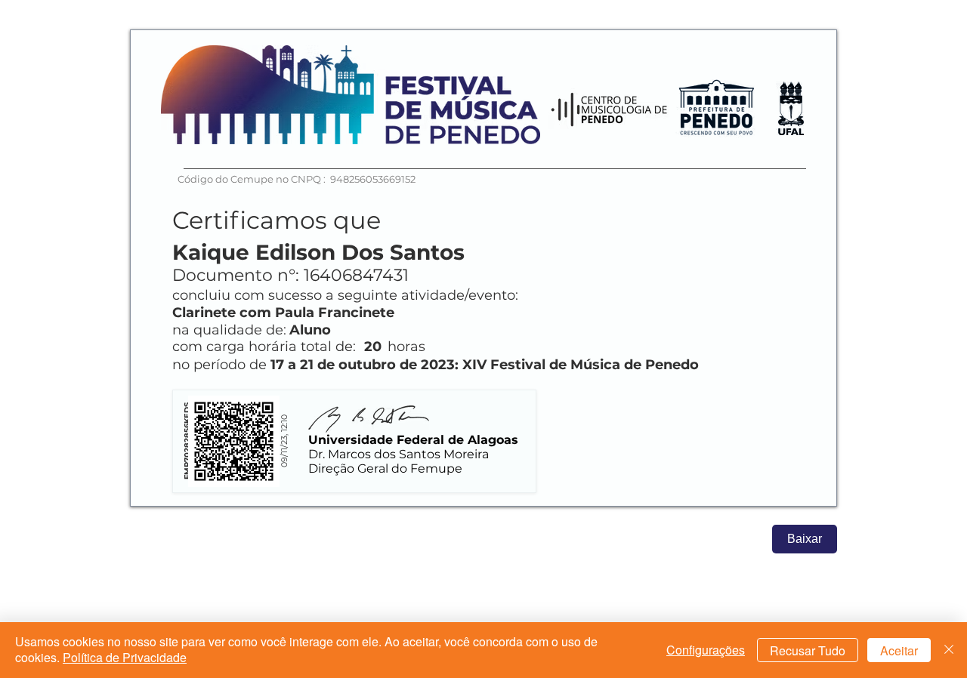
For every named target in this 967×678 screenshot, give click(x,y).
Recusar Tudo (807, 650)
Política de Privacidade (125, 657)
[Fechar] (949, 650)
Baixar (804, 538)
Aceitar (899, 650)
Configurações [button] (705, 649)
